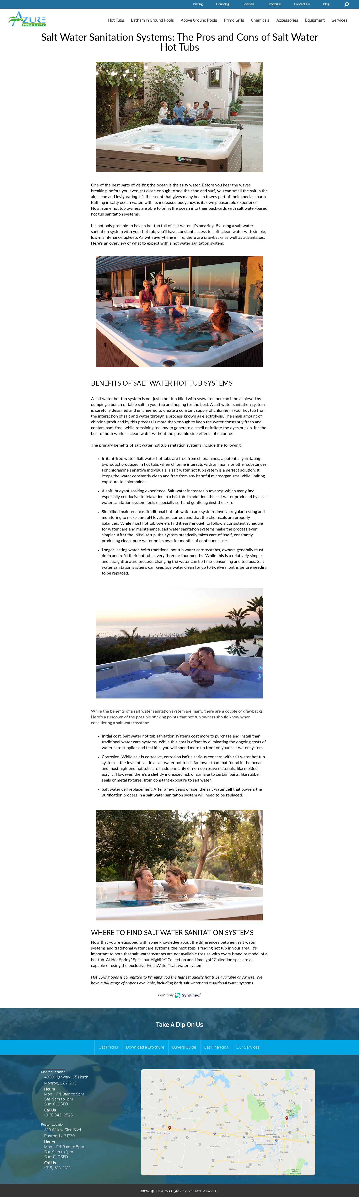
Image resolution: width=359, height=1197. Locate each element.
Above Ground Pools (199, 20)
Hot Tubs (116, 20)
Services (340, 20)
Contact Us (302, 4)
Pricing (198, 4)
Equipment (315, 20)
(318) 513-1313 (57, 1167)
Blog (326, 4)
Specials (248, 4)
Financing (222, 4)
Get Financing (216, 1047)
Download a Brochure (145, 1047)
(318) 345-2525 (58, 1115)
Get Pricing (108, 1047)
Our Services (248, 1047)
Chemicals (260, 20)
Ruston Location (52, 1124)
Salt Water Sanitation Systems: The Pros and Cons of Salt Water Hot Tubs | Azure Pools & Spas (27, 18)
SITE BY (145, 1191)
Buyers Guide (184, 1047)
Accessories (287, 20)
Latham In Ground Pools (152, 20)
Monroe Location (53, 1072)
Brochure (274, 4)
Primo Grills (234, 20)
